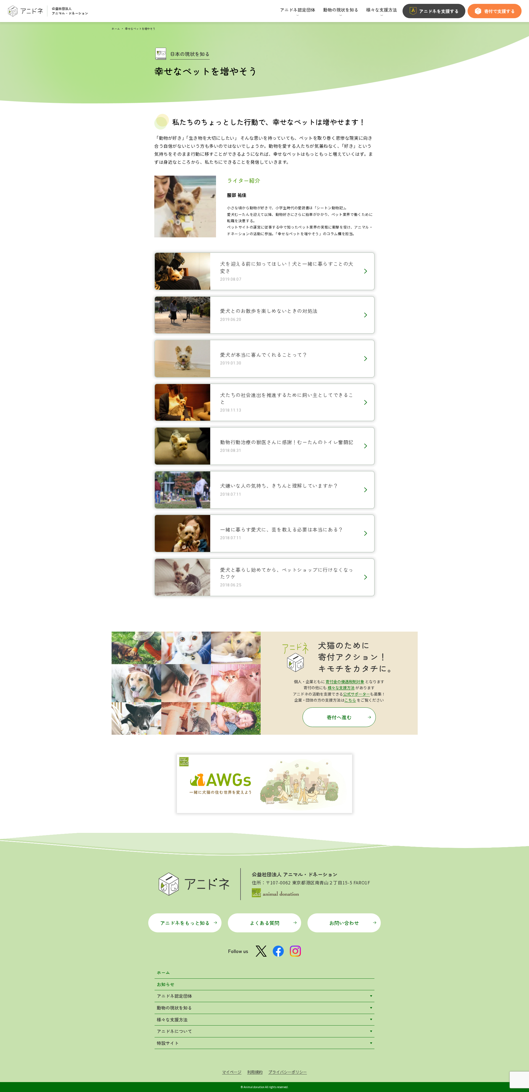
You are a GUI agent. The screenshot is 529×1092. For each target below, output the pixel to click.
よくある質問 (264, 922)
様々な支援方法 (341, 687)
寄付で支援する (499, 11)
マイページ (231, 1072)
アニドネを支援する (439, 11)
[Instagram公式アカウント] (295, 951)
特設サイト (168, 1043)
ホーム (116, 28)
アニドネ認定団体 (174, 995)
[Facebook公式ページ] (278, 951)
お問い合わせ (344, 922)
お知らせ (165, 984)
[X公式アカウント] (261, 951)
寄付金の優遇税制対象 (345, 681)
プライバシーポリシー (287, 1072)
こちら (350, 700)
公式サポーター (356, 694)
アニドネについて (174, 1031)
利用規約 (255, 1072)
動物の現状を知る (174, 1007)
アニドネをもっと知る (185, 922)
